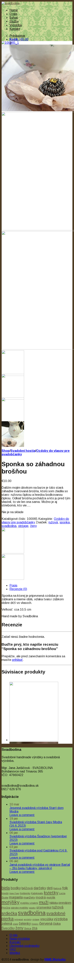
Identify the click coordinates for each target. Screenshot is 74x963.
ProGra (6, 907)
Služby (14, 21)
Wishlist (14, 953)
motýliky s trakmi (29, 903)
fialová (57, 888)
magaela (16, 897)
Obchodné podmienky (24, 945)
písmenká (44, 907)
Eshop (13, 18)
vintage (23, 526)
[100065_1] (10, 42)
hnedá (5, 893)
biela (6, 887)
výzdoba (60, 919)
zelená (7, 923)
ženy (33, 526)
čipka (57, 923)
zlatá (15, 924)
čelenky (25, 924)
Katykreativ (37, 893)
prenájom (65, 902)
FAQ (12, 949)
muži (44, 902)
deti (50, 888)
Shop (6, 450)
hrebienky (25, 893)
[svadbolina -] (11, 3)
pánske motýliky (19, 907)
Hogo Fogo (14, 893)
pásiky (32, 908)
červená (45, 923)
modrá (41, 897)
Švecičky (8, 928)
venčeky (28, 919)
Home (13, 10)
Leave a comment (22, 815)
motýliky (10, 902)
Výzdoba (15, 25)
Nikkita (53, 902)
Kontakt (14, 29)
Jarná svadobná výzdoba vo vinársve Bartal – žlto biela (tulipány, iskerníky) (39, 866)
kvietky (51, 892)
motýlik (51, 897)
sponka (65, 522)
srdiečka (9, 913)
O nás (13, 14)
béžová (27, 888)
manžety (29, 897)
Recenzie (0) (18, 589)
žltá (34, 928)
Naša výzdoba (19, 938)
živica (27, 928)
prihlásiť (17, 659)
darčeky (40, 888)
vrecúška (46, 919)
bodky (16, 888)
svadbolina (9, 526)
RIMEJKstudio (55, 959)
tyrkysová (18, 919)
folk (65, 888)
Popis (13, 585)
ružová (53, 522)
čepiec (35, 924)
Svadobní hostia (22, 450)
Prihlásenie (17, 36)
